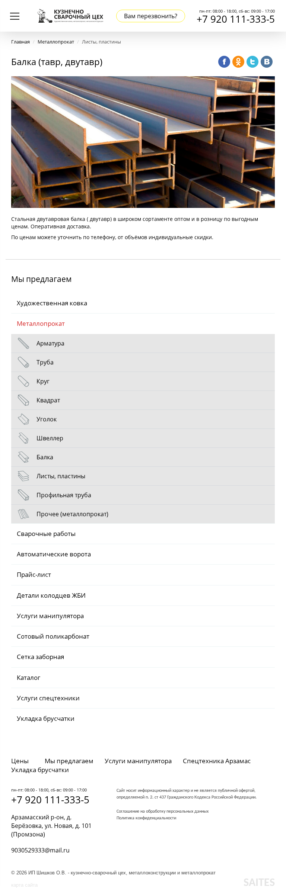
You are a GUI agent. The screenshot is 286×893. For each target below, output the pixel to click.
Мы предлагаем (69, 761)
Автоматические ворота (54, 554)
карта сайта (24, 885)
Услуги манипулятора (50, 615)
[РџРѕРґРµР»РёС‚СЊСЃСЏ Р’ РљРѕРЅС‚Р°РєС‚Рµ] (267, 62)
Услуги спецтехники (48, 698)
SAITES (259, 883)
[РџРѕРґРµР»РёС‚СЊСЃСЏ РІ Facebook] (224, 62)
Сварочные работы (46, 533)
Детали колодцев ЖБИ (51, 595)
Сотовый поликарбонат (53, 636)
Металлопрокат (41, 323)
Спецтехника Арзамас (217, 761)
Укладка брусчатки (45, 718)
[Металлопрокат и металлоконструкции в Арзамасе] (70, 15)
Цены (20, 761)
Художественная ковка (52, 303)
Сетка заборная (40, 656)
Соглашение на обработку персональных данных (163, 811)
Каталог (28, 677)
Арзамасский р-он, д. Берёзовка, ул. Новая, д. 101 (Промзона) (51, 825)
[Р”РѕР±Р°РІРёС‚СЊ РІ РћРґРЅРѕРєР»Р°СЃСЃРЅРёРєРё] (238, 62)
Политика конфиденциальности (146, 818)
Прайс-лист (34, 574)
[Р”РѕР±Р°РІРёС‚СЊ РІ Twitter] (252, 62)
